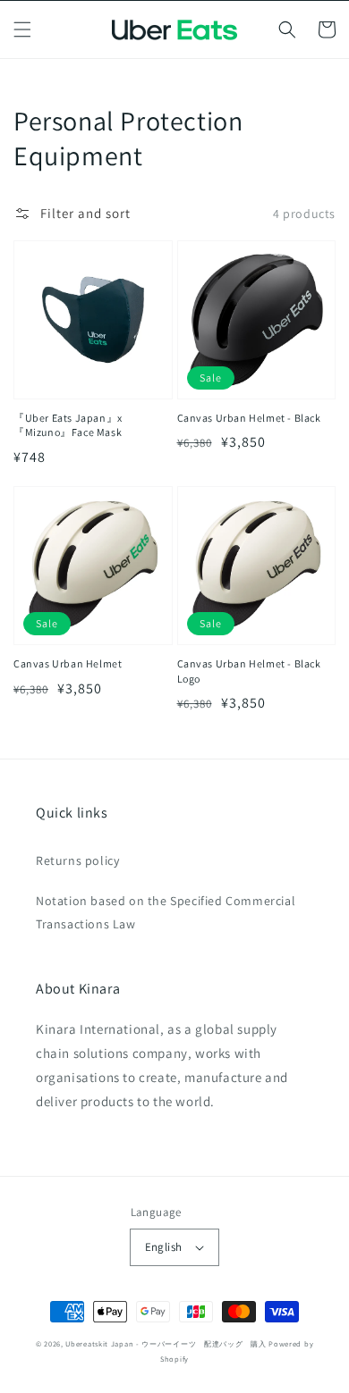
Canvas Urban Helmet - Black (249, 417)
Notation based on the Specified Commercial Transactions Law (165, 912)
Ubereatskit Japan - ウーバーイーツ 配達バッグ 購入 (165, 1343)
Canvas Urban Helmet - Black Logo (249, 671)
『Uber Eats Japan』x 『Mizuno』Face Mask (68, 425)
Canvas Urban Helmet (67, 663)
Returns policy (77, 860)
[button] (22, 29)
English (164, 1247)
